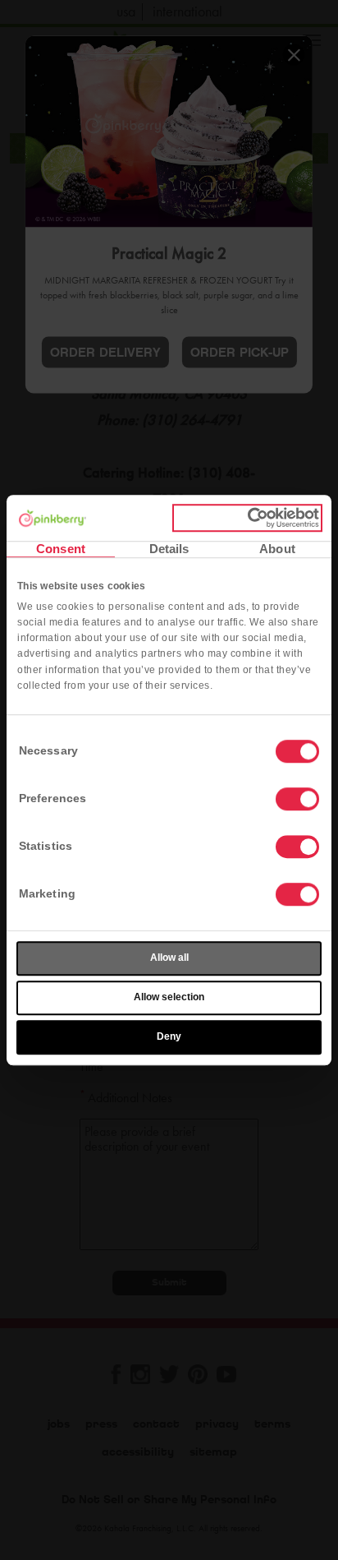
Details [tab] (169, 549)
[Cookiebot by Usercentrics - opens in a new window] (247, 517)
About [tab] (277, 549)
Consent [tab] (60, 549)
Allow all (169, 957)
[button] (297, 798)
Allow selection (169, 997)
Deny (169, 1036)
